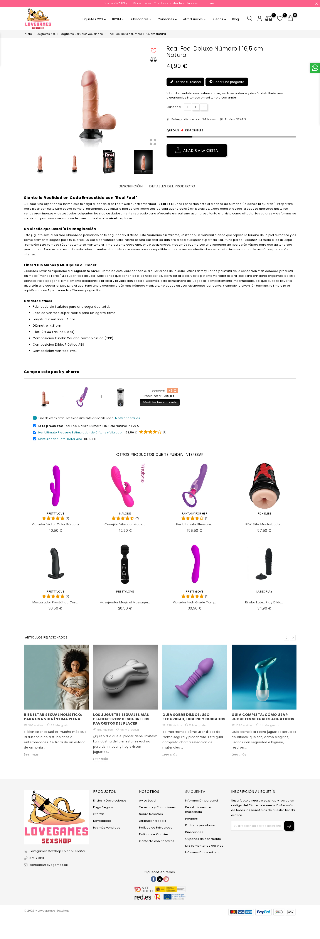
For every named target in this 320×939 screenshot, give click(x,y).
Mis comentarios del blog (204, 846)
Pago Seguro (103, 807)
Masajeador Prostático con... (55, 602)
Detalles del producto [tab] (172, 186)
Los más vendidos (106, 827)
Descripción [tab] (130, 186)
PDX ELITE (264, 513)
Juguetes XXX (94, 19)
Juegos (219, 19)
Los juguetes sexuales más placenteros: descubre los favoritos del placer (121, 719)
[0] (290, 18)
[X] (160, 879)
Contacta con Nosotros (156, 841)
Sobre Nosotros (151, 814)
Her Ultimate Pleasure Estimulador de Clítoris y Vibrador (80, 432)
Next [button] (293, 637)
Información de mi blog (203, 852)
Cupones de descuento (203, 839)
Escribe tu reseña (187, 82)
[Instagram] (166, 879)
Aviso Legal (147, 800)
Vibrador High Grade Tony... (195, 602)
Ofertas (99, 814)
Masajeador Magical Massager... (125, 602)
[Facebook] (153, 879)
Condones (168, 19)
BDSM (118, 19)
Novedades (102, 821)
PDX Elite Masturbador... (264, 524)
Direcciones (194, 832)
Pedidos (191, 819)
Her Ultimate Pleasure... (194, 524)
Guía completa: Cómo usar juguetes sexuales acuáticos (263, 717)
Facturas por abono (200, 825)
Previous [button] (26, 163)
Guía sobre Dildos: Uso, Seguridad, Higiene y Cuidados (194, 717)
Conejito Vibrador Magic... (125, 524)
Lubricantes (141, 19)
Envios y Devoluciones (110, 800)
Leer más (31, 754)
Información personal (201, 800)
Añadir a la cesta (200, 150)
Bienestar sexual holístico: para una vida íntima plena (53, 717)
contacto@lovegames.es (48, 865)
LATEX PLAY (264, 591)
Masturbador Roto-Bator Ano (60, 439)
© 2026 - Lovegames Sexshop (46, 910)
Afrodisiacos (194, 19)
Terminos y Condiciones (157, 807)
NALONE (125, 513)
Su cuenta (195, 791)
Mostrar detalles (127, 418)
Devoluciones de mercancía (198, 809)
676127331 (36, 858)
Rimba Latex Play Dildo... (264, 602)
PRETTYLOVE (55, 513)
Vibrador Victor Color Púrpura (55, 524)
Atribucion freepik (152, 821)
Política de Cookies (154, 834)
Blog (235, 19)
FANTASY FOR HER (195, 513)
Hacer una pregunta (228, 82)
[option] (40, 162)
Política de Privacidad (155, 827)
